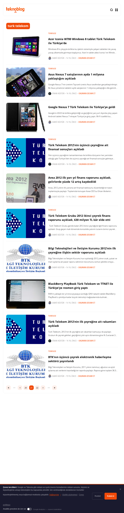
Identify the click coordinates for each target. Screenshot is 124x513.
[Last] (54, 387)
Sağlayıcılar (55, 495)
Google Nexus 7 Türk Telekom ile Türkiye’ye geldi (81, 107)
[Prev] (20, 387)
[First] (8, 387)
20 (26, 387)
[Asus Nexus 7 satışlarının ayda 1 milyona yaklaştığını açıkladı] (25, 82)
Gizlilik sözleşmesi (69, 495)
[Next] (43, 387)
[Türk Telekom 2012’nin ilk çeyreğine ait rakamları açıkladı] (25, 329)
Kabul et (110, 496)
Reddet (98, 496)
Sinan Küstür (58, 93)
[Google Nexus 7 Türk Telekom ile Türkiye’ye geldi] (25, 117)
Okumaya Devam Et (86, 58)
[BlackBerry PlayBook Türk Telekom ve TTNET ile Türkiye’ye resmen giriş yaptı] (25, 294)
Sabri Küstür (58, 58)
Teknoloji (52, 33)
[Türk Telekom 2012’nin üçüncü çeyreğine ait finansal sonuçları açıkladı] (25, 152)
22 (37, 387)
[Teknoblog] (15, 10)
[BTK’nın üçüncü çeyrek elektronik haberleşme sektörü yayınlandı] (25, 364)
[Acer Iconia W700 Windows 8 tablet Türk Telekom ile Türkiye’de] (25, 47)
